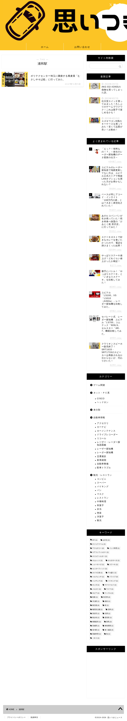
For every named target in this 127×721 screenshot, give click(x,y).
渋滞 (107, 613)
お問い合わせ (82, 46)
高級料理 (96, 634)
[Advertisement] (106, 676)
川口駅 (95, 601)
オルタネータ (113, 560)
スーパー (101, 482)
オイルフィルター (99, 556)
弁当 (99, 509)
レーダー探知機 (105, 452)
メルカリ (96, 589)
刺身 (95, 597)
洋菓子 (100, 517)
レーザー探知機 (105, 449)
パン (99, 490)
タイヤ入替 (97, 572)
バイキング (103, 486)
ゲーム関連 (99, 385)
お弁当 (106, 540)
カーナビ (101, 427)
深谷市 (95, 613)
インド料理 (114, 548)
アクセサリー (98, 548)
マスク (100, 494)
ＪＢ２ (95, 638)
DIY (94, 540)
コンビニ (101, 479)
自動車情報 (99, 417)
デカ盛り (112, 572)
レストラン (103, 498)
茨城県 (95, 626)
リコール (101, 438)
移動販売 (96, 622)
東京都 (95, 605)
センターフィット (99, 568)
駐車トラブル (104, 467)
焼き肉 (95, 617)
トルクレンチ (98, 577)
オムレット (97, 560)
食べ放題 (109, 630)
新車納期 (101, 460)
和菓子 (100, 505)
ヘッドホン (103, 402)
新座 (107, 601)
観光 (99, 520)
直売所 (108, 617)
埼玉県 (106, 597)
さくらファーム (98, 544)
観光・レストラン (102, 475)
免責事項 (34, 717)
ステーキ (113, 564)
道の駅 (95, 630)
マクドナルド (110, 585)
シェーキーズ (98, 564)
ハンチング (97, 581)
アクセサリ (103, 423)
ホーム (45, 46)
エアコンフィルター (100, 552)
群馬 (109, 622)
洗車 (110, 609)
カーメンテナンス (106, 431)
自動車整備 (103, 464)
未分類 (96, 410)
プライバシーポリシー (16, 717)
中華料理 (101, 501)
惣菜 (99, 513)
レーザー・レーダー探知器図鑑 (108, 443)
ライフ (109, 589)
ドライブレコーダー (107, 434)
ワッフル (109, 593)
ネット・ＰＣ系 (101, 393)
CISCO (101, 398)
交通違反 (101, 456)
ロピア (95, 593)
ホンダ (95, 585)
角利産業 (109, 626)
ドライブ (113, 577)
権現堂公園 (97, 609)
